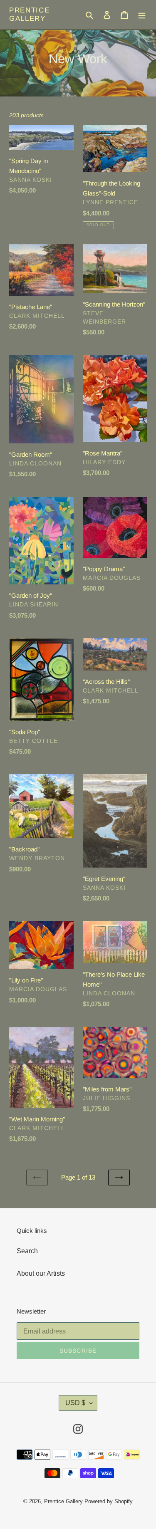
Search (27, 1250)
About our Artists (41, 1273)
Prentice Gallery (29, 14)
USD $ (75, 1402)
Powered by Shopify (108, 1501)
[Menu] (142, 14)
